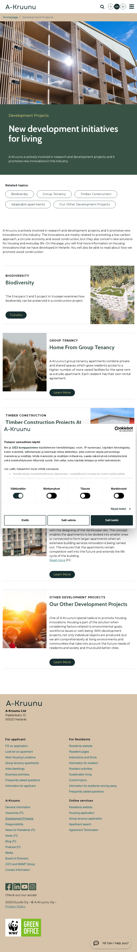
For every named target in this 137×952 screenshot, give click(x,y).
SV (123, 6)
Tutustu (16, 315)
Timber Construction (95, 194)
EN (116, 6)
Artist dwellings (15, 769)
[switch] (52, 496)
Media (9, 853)
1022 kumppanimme (25, 447)
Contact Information (17, 870)
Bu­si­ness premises (17, 774)
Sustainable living (80, 774)
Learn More (62, 392)
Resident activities (80, 769)
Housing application (81, 813)
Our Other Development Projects (84, 204)
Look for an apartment (19, 751)
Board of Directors (16, 858)
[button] (110, 943)
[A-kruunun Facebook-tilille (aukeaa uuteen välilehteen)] (8, 886)
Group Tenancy (54, 194)
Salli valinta (68, 520)
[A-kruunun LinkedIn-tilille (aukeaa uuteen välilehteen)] (16, 886)
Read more (57, 560)
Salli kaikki (111, 520)
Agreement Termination (83, 830)
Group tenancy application (85, 818)
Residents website (80, 746)
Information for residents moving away (93, 786)
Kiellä (25, 520)
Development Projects (19, 818)
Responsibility (14, 824)
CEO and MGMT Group (20, 864)
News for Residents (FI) (20, 830)
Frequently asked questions (22, 780)
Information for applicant (20, 786)
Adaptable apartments (28, 204)
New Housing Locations (20, 757)
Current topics (78, 780)
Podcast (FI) (13, 847)
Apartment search (80, 824)
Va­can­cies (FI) (14, 813)
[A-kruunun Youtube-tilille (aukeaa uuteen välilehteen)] (24, 886)
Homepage (10, 17)
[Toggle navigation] (131, 6)
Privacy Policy (15, 906)
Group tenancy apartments (22, 763)
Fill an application (16, 746)
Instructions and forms (83, 757)
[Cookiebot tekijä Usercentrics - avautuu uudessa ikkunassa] (117, 429)
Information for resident (83, 763)
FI (111, 6)
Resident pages (79, 751)
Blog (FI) (10, 841)
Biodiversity (19, 194)
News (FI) (11, 835)
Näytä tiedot (118, 508)
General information (17, 807)
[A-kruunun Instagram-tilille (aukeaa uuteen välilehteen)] (32, 886)
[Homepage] (20, 6)
